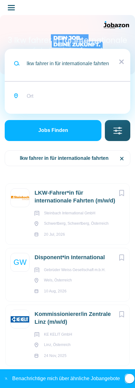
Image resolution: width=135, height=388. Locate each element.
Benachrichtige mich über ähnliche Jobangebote (66, 378)
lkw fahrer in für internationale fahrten (64, 158)
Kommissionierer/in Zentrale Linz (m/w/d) (73, 318)
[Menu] (11, 7)
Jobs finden (53, 130)
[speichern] (121, 193)
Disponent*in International (70, 257)
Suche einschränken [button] (117, 130)
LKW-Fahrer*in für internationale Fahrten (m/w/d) (75, 197)
